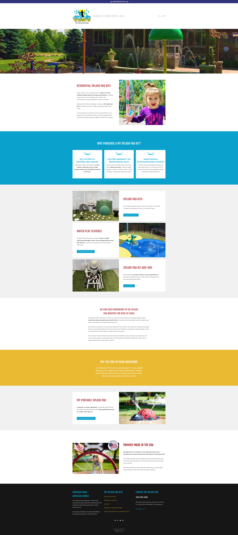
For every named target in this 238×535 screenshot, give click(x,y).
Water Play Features (110, 500)
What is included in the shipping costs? (117, 511)
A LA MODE (122, 530)
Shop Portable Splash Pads (86, 418)
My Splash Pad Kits (110, 496)
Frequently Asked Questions (113, 508)
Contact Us (140, 509)
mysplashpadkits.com (120, 529)
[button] (159, 16)
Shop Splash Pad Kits (131, 215)
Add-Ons (107, 504)
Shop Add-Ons (129, 285)
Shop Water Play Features (86, 251)
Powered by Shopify (119, 531)
